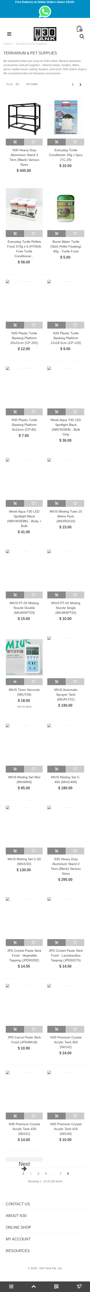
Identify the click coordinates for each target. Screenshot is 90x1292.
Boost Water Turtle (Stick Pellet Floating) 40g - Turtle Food (65, 246)
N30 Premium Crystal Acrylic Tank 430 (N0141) (24, 1129)
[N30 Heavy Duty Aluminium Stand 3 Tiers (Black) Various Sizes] (24, 118)
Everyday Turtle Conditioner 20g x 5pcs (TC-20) (66, 155)
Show (9, 84)
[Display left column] (11, 1286)
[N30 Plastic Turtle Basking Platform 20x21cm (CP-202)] (24, 301)
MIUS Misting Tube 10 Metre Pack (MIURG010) (66, 516)
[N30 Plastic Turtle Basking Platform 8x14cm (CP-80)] (24, 387)
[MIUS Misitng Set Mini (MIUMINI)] (24, 745)
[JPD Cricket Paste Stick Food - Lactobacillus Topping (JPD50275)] (65, 918)
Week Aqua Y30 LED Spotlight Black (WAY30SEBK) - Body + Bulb (24, 519)
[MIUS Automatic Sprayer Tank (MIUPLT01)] (65, 657)
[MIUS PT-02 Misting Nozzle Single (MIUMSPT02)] (65, 571)
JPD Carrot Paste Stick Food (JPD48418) (24, 1039)
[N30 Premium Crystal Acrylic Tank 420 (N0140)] (65, 1092)
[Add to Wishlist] (33, 142)
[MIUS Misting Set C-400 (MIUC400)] (65, 745)
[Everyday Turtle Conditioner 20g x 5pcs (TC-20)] (65, 118)
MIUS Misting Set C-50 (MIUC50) (24, 861)
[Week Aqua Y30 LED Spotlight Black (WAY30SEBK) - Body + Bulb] (24, 479)
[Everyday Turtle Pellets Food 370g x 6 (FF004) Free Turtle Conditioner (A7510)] (24, 209)
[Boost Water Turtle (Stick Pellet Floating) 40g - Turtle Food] (65, 209)
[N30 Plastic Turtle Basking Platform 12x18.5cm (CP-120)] (65, 301)
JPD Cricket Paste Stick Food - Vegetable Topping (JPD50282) (24, 955)
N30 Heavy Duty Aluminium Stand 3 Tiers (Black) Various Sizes (24, 157)
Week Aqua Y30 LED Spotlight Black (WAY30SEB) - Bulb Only (66, 427)
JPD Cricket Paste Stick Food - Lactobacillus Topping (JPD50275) (66, 955)
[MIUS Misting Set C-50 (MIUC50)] (24, 827)
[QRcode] (56, 1286)
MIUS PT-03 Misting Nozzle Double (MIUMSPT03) (24, 607)
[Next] (80, 84)
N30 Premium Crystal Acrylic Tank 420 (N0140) (65, 1129)
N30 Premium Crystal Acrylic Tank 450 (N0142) (65, 1042)
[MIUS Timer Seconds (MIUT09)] (24, 657)
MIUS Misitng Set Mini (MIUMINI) (24, 779)
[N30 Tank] (45, 33)
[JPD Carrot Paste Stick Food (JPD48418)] (24, 1005)
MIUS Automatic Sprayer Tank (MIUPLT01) (66, 694)
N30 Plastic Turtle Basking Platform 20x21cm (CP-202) (24, 338)
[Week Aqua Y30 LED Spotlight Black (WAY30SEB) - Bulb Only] (65, 387)
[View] (15, 681)
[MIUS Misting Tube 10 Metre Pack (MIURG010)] (65, 479)
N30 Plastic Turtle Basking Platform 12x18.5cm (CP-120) (66, 338)
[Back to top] (34, 1286)
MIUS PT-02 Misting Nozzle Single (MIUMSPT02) (65, 607)
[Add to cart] (15, 142)
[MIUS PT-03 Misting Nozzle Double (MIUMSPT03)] (24, 571)
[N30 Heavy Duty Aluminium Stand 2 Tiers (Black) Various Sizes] (65, 827)
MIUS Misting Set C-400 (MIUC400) (66, 779)
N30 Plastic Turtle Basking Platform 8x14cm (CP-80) (24, 424)
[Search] (82, 36)
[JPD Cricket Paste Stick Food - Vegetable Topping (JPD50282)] (24, 918)
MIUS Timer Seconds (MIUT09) (24, 692)
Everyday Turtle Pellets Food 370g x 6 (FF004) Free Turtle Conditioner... (24, 249)
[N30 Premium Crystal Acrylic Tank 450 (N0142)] (65, 1005)
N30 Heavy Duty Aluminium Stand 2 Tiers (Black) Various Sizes (66, 866)
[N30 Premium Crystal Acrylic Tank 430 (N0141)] (24, 1092)
